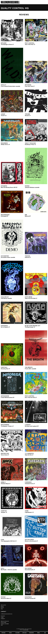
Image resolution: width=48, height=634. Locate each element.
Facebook (3, 615)
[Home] (10, 3)
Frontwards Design (25, 629)
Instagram (3, 618)
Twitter (2, 617)
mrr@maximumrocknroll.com (6, 613)
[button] (45, 633)
